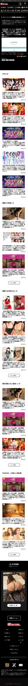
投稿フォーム (13, 618)
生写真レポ (20, 633)
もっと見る (13, 282)
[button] (4, 586)
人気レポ (21, 636)
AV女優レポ (7, 633)
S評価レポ (20, 629)
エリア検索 (7, 640)
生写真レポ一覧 (13, 605)
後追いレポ (7, 636)
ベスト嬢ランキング (14, 646)
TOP (7, 629)
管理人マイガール (14, 649)
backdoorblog (14, 652)
